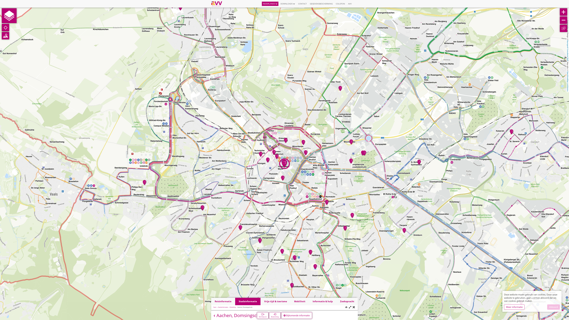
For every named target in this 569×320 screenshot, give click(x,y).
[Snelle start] (9, 15)
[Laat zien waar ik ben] (5, 27)
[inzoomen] (563, 12)
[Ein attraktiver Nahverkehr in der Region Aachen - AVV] (217, 3)
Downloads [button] (286, 3)
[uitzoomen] (563, 20)
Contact (302, 3)
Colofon (340, 3)
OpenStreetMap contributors (568, 81)
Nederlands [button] (269, 3)
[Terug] (214, 315)
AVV (350, 3)
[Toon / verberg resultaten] (346, 307)
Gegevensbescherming (321, 3)
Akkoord (553, 306)
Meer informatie (514, 306)
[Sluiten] (354, 307)
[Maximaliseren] (350, 307)
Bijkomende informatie (298, 315)
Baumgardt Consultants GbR (568, 50)
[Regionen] (5, 35)
